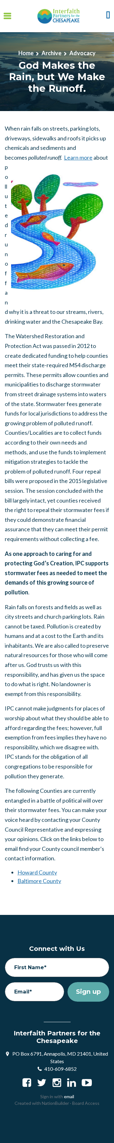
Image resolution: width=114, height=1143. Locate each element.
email (69, 1096)
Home (26, 53)
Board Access (85, 1103)
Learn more (78, 157)
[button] (108, 16)
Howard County (37, 872)
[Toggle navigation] (7, 16)
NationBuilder (55, 1103)
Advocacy (82, 53)
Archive (51, 53)
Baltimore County (39, 880)
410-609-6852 (60, 1069)
